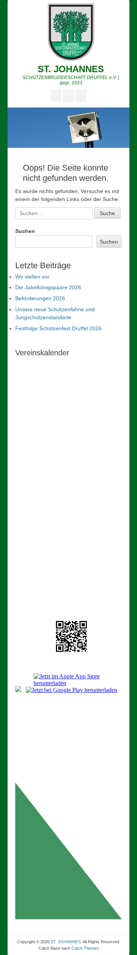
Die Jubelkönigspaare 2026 (48, 287)
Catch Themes (85, 948)
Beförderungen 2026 (40, 298)
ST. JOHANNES (71, 69)
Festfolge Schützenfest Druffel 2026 (58, 328)
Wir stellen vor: (33, 277)
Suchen (25, 231)
